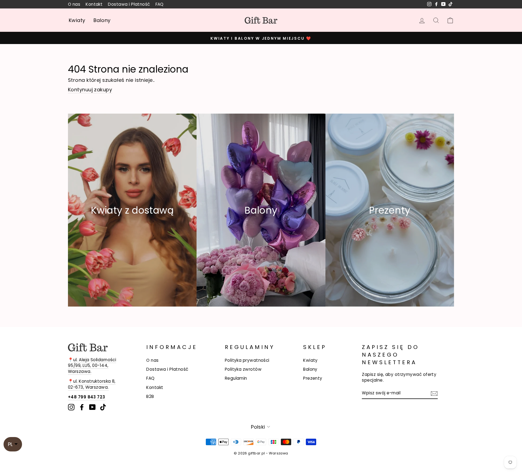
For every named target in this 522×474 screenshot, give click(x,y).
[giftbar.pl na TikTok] (103, 407)
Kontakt (94, 4)
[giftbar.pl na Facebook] (82, 407)
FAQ (160, 4)
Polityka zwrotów (243, 369)
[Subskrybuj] (434, 393)
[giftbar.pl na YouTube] (92, 407)
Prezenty (312, 378)
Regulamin (236, 378)
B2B (150, 396)
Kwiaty (77, 20)
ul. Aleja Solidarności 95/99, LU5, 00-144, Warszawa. (92, 365)
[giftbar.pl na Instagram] (71, 407)
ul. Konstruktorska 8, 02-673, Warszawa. (92, 384)
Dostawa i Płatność (129, 4)
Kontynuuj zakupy (90, 89)
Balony (102, 20)
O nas (74, 4)
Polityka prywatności (247, 360)
